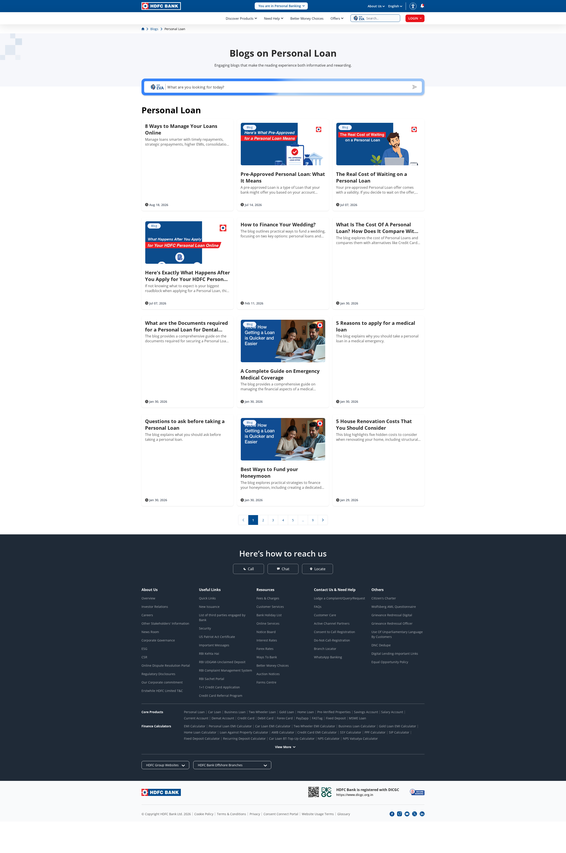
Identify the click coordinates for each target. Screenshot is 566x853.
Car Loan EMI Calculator (273, 726)
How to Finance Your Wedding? (278, 224)
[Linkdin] (422, 813)
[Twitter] (414, 813)
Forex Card (285, 718)
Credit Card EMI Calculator (317, 732)
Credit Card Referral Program (220, 695)
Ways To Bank (266, 657)
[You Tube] (407, 813)
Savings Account (366, 712)
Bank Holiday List (269, 615)
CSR (144, 657)
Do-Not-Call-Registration (332, 640)
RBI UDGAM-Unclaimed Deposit (222, 662)
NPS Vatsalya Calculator (360, 738)
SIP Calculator (399, 732)
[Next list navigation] (323, 520)
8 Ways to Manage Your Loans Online (181, 129)
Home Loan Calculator (200, 732)
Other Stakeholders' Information (165, 623)
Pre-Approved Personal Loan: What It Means (283, 177)
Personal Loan (194, 712)
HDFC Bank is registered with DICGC (367, 789)
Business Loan (235, 712)
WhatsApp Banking (328, 657)
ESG (144, 649)
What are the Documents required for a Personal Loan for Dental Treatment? (186, 326)
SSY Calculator (350, 732)
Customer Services (270, 607)
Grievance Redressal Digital (391, 615)
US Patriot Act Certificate (217, 637)
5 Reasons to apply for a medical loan (375, 326)
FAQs (317, 607)
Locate (319, 568)
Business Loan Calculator (357, 726)
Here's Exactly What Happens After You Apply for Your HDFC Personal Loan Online (187, 275)
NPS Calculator (329, 738)
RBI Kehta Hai (209, 653)
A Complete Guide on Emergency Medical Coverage (280, 374)
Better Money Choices (306, 18)
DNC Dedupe (381, 645)
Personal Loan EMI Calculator (230, 726)
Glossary (343, 814)
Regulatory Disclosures (158, 674)
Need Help (272, 18)
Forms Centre (266, 682)
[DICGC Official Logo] (326, 792)
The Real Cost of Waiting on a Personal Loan (371, 177)
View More (283, 747)
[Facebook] (392, 813)
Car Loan (214, 712)
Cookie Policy (203, 814)
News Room (150, 632)
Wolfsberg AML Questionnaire (393, 607)
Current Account (196, 718)
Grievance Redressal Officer (392, 623)
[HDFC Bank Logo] (161, 6)
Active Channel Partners (332, 623)
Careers (147, 615)
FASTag (317, 718)
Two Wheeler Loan (262, 712)
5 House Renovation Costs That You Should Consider (374, 424)
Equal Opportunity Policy (389, 662)
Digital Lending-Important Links (394, 653)
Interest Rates (266, 640)
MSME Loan (357, 718)
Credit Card (245, 718)
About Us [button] (375, 6)
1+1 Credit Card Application (219, 687)
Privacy (255, 814)
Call (251, 568)
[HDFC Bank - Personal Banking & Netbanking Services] (161, 792)
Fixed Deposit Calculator (202, 738)
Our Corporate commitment (162, 682)
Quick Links (207, 598)
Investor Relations (155, 607)
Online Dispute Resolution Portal (166, 665)
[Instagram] (399, 813)
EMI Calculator (194, 726)
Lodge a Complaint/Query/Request (339, 598)
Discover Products (239, 18)
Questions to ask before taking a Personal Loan (185, 424)
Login (413, 18)
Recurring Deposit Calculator (244, 738)
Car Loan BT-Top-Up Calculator (292, 738)
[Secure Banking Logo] (417, 792)
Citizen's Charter (383, 598)
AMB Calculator (283, 732)
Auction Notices (268, 674)
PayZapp (302, 718)
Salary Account (392, 712)
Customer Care (325, 615)
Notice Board (266, 632)
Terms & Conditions (231, 814)
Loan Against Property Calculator (244, 732)
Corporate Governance (158, 640)
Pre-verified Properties (334, 712)
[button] (281, 6)
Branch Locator (325, 649)
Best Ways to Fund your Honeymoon (269, 472)
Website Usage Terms (318, 814)
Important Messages (214, 645)
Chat (285, 568)
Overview (148, 598)
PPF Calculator (375, 732)
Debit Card (265, 718)
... (303, 520)
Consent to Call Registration (334, 632)
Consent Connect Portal (281, 814)
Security (205, 628)
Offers (335, 18)
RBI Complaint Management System (225, 670)
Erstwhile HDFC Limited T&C (162, 691)
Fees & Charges (267, 598)
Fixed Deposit (336, 718)
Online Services (267, 623)
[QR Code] (313, 792)
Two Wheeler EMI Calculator (314, 726)
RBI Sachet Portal (211, 679)
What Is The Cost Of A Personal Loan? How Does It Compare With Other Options (376, 227)
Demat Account (223, 718)
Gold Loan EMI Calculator (397, 726)
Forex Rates (264, 649)
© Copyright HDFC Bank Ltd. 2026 (166, 814)
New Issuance (209, 607)
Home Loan (305, 712)
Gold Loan (286, 712)
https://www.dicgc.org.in (354, 795)
